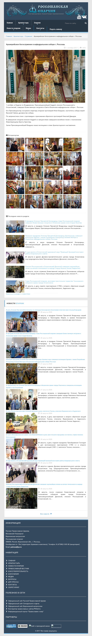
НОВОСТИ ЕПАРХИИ (15, 566)
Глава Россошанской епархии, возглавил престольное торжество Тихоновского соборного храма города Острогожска (54, 282)
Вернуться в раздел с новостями (18, 294)
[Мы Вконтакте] (84, 18)
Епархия (37, 23)
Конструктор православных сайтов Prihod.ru (24, 609)
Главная (10, 22)
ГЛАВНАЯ (11, 560)
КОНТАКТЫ (12, 584)
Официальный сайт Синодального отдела (23, 603)
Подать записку (56, 29)
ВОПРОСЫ (11, 579)
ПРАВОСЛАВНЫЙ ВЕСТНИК (18, 568)
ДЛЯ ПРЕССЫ (13, 582)
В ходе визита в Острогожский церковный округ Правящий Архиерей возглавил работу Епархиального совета (54, 253)
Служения (28, 36)
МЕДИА (10, 576)
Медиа (28, 29)
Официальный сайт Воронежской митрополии (24, 606)
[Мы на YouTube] (79, 18)
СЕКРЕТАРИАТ (13, 587)
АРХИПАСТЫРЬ (13, 563)
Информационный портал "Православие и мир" (25, 611)
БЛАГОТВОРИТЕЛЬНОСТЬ (17, 571)
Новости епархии (13, 29)
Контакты (40, 29)
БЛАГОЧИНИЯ (13, 574)
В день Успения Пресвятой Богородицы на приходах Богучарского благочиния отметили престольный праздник (43, 310)
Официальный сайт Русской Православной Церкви (26, 601)
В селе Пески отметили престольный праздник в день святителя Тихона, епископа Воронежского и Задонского (43, 411)
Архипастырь (23, 23)
